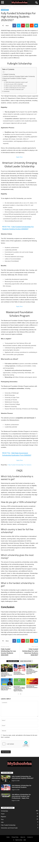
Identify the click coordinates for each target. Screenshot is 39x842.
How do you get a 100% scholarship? (14, 84)
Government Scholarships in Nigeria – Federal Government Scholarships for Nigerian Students (19, 688)
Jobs (2, 822)
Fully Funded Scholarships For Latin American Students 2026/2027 (30, 652)
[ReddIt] (32, 25)
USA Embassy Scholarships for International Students (19, 673)
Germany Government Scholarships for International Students (32, 686)
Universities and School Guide (9, 828)
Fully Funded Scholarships (8, 825)
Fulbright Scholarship (9, 74)
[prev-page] (18, 694)
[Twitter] (19, 25)
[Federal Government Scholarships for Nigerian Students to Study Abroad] (7, 681)
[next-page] (21, 694)
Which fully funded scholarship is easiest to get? (17, 82)
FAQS (5, 80)
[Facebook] (14, 25)
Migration (3, 816)
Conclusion (6, 91)
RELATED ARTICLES (12, 661)
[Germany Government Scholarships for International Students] (32, 681)
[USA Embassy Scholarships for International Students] (19, 667)
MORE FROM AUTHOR (25, 661)
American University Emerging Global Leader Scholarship (19, 76)
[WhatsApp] (27, 25)
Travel (2, 813)
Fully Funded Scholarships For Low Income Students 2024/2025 (8, 652)
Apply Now (19, 157)
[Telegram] (36, 25)
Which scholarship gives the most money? (15, 87)
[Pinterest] (23, 25)
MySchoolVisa (18, 840)
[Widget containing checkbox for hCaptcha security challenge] (15, 743)
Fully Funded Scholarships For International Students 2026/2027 (6, 674)
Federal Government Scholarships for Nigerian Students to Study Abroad (6, 688)
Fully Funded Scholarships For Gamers (19, 465)
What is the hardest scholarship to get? (15, 89)
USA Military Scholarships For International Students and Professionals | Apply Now (31, 671)
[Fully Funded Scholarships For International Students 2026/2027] (7, 668)
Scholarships (8, 6)
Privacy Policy (15, 837)
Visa (2, 819)
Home (2, 6)
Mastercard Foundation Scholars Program (14, 78)
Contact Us (30, 837)
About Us (23, 837)
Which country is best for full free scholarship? (16, 85)
